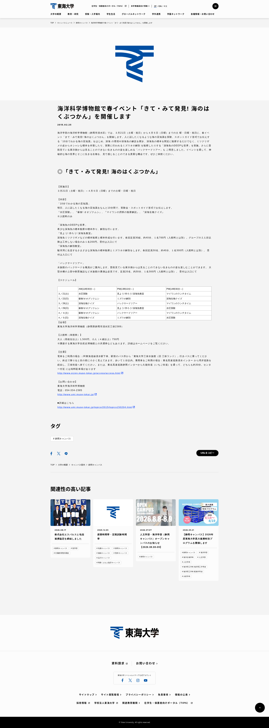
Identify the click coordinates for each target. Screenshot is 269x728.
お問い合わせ (145, 663)
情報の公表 (181, 694)
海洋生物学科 (188, 557)
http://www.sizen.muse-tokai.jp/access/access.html (88, 373)
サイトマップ (86, 694)
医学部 (74, 548)
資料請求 (118, 663)
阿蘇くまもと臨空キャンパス (109, 563)
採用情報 (81, 703)
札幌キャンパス (104, 548)
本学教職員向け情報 (139, 6)
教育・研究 (73, 14)
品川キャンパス (104, 558)
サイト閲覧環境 (110, 694)
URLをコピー (207, 453)
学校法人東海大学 (104, 703)
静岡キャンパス (63, 438)
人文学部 (202, 557)
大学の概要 (55, 14)
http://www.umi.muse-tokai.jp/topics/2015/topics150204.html (94, 407)
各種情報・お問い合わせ (202, 14)
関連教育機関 (130, 703)
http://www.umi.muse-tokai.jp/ (75, 394)
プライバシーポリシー (138, 694)
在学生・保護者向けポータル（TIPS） (108, 6)
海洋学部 (204, 552)
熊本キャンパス (121, 553)
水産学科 (186, 576)
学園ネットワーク (175, 14)
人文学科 (186, 562)
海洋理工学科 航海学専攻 (192, 572)
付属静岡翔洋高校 (62, 553)
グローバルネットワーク (133, 14)
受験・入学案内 (92, 14)
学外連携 (156, 14)
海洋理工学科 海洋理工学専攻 (194, 567)
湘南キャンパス (104, 553)
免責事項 (163, 694)
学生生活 (111, 14)
